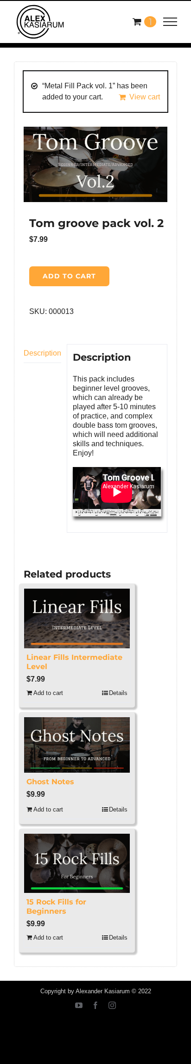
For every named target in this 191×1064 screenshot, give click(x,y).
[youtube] (79, 1005)
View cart (144, 97)
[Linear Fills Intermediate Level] (77, 618)
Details (118, 692)
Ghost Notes (50, 781)
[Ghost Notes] (77, 744)
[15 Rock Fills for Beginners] (77, 863)
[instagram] (112, 1005)
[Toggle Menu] (170, 22)
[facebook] (95, 1005)
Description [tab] (42, 353)
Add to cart (69, 276)
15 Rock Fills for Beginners (56, 907)
